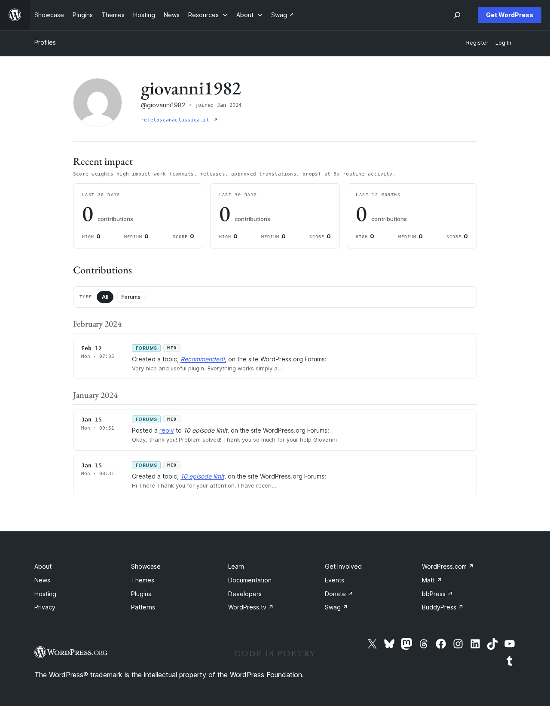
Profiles (45, 42)
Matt (432, 580)
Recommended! (202, 359)
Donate (339, 593)
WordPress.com (448, 566)
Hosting (45, 593)
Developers (245, 593)
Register (477, 42)
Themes (142, 580)
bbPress (437, 593)
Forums (131, 297)
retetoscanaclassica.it (176, 120)
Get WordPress (509, 14)
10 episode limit (202, 476)
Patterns (143, 607)
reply (166, 430)
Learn (236, 566)
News (42, 580)
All (105, 297)
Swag (336, 607)
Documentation (250, 580)
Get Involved (343, 566)
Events (334, 580)
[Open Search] (457, 15)
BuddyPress (443, 607)
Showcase (146, 566)
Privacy (44, 607)
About (43, 566)
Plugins (141, 593)
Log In (503, 42)
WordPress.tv (251, 607)
